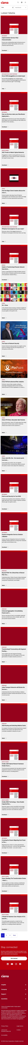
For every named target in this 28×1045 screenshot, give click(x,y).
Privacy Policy (4, 1026)
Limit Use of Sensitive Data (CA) (6, 1030)
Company (4, 989)
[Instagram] (16, 964)
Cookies (19, 1030)
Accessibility (4, 1035)
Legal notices (20, 1026)
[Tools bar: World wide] (21, 2)
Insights (3, 984)
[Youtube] (12, 964)
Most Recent (18, 7)
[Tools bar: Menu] (25, 2)
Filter (2, 7)
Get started (14, 958)
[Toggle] (26, 985)
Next (14, 935)
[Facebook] (20, 964)
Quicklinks (4, 998)
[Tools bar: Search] (18, 2)
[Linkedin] (7, 964)
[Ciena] (5, 975)
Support (3, 994)
